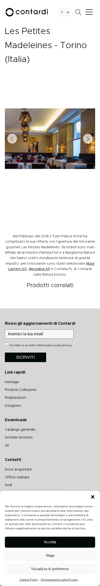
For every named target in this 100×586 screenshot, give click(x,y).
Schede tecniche (19, 437)
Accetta (50, 542)
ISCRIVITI (25, 357)
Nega (50, 555)
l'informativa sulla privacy (54, 345)
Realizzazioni (15, 397)
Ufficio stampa (17, 477)
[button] (92, 496)
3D (7, 445)
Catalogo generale (20, 429)
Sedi (8, 485)
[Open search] (78, 12)
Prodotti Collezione (20, 390)
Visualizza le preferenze (50, 569)
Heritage (12, 382)
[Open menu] (90, 12)
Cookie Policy (28, 579)
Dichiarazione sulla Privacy (59, 579)
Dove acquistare (18, 469)
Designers (13, 406)
